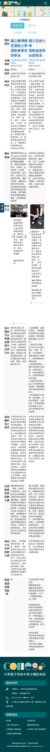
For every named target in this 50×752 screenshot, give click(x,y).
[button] (13, 323)
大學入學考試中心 (13, 725)
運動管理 (16, 66)
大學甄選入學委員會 (13, 729)
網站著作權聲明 (33, 743)
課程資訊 (32, 25)
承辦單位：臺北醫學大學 (20, 693)
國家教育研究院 (33, 725)
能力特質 (32, 32)
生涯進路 (17, 32)
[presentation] (12, 236)
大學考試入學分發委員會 (36, 729)
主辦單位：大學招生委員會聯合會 (24, 689)
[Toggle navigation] (45, 3)
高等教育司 (31, 721)
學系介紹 (17, 25)
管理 (14, 60)
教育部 (8, 721)
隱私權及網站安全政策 (19, 743)
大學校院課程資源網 (13, 733)
